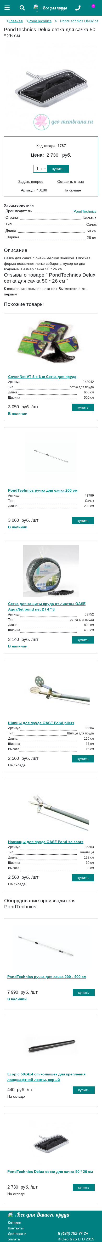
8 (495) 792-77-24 (73, 1233)
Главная (16, 21)
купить (57, 169)
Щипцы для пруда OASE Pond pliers (41, 723)
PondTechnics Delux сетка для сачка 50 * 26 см (50, 1171)
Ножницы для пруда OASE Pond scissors (45, 842)
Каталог (14, 1223)
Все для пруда (54, 8)
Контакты (16, 1228)
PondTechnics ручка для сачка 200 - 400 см (46, 977)
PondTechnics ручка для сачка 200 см (42, 490)
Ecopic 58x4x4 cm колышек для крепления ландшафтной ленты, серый (46, 1077)
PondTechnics (40, 21)
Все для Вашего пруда (43, 1214)
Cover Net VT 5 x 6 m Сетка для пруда (42, 377)
